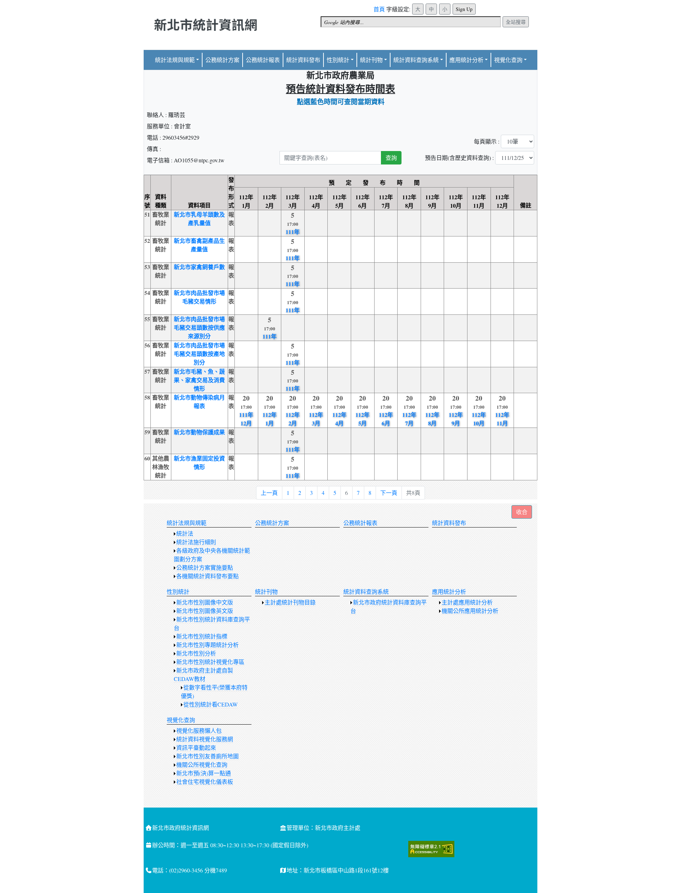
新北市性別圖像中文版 (204, 602)
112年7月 (409, 419)
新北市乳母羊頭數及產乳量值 (199, 218)
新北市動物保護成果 (199, 432)
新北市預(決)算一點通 (203, 773)
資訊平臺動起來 (196, 747)
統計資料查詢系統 (416, 59)
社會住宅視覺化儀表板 (204, 781)
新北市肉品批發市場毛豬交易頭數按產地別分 (199, 353)
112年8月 (432, 419)
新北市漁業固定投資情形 (199, 462)
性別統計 (338, 59)
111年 (293, 232)
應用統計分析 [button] (466, 59)
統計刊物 (266, 591)
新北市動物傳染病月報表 (199, 401)
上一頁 (269, 492)
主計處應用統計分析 (467, 602)
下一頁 (388, 492)
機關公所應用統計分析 (470, 610)
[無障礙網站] (431, 848)
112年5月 (362, 419)
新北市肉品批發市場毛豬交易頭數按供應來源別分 (199, 327)
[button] (521, 512)
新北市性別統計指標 (201, 636)
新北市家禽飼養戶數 (199, 267)
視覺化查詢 (181, 720)
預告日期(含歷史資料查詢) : (459, 157)
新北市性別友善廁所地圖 (207, 756)
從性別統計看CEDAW (210, 704)
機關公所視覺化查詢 (201, 764)
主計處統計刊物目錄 (290, 602)
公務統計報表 (263, 59)
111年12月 (246, 419)
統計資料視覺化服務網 (204, 739)
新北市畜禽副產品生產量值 (199, 244)
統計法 (184, 533)
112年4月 (339, 419)
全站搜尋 (516, 21)
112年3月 (316, 419)
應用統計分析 (449, 591)
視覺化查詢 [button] (508, 59)
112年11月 (502, 419)
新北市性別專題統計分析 (207, 644)
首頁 (379, 9)
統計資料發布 (303, 59)
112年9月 (456, 419)
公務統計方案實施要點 (204, 567)
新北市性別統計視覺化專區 (210, 661)
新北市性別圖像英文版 (204, 610)
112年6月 (386, 419)
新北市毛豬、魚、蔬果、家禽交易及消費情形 (199, 379)
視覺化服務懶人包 (199, 730)
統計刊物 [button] (371, 59)
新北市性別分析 (196, 653)
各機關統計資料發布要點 (207, 576)
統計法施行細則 (196, 542)
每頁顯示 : (486, 141)
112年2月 (293, 419)
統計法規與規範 (186, 522)
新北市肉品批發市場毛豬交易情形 (199, 297)
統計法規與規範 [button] (175, 59)
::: (375, 6)
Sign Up (464, 9)
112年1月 (269, 419)
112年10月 (479, 419)
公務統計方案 (222, 59)
